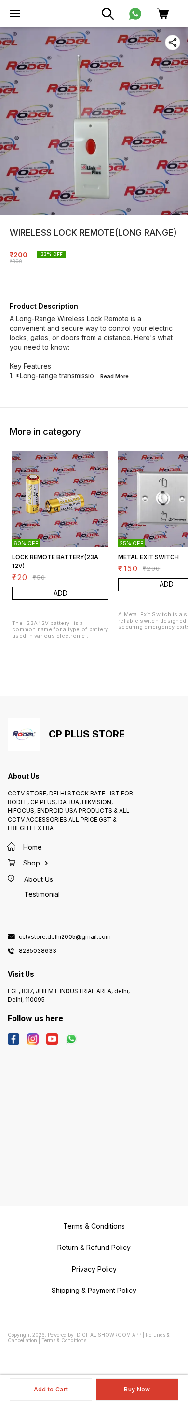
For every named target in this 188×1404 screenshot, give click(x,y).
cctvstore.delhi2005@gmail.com (65, 937)
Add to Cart (51, 1389)
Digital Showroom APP (109, 1335)
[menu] (15, 13)
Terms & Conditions (63, 1340)
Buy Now (137, 1389)
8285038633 (37, 951)
